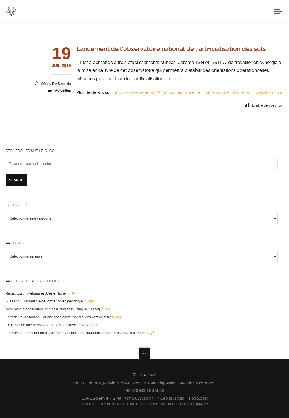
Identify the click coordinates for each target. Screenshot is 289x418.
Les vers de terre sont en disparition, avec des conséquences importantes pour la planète (75, 333)
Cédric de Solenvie (56, 84)
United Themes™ (194, 404)
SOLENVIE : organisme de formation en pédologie (44, 301)
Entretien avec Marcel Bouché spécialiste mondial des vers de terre (58, 317)
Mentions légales (144, 390)
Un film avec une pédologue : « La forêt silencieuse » (47, 325)
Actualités (63, 90)
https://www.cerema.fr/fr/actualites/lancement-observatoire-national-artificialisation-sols (198, 92)
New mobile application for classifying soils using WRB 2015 (53, 309)
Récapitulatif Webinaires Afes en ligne (36, 293)
